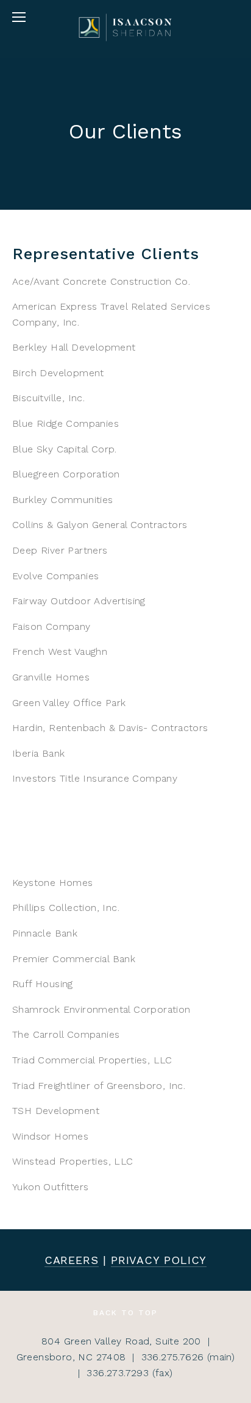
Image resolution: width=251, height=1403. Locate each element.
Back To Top (125, 1312)
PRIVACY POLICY (159, 1260)
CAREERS (71, 1260)
